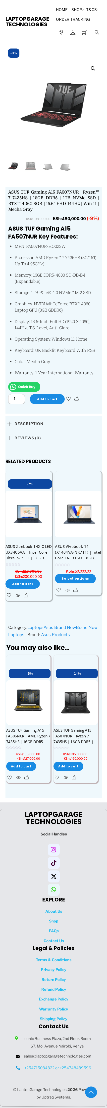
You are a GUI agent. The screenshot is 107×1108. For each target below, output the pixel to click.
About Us (53, 911)
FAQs (54, 930)
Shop (76, 9)
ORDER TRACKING (73, 19)
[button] (93, 68)
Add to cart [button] (22, 584)
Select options (75, 578)
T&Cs (91, 9)
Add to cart (47, 399)
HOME (61, 9)
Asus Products (55, 634)
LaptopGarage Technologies (42, 1089)
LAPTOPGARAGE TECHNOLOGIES (27, 21)
